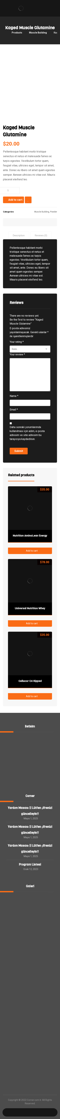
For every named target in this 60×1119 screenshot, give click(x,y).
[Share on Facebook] (9, 222)
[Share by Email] (51, 222)
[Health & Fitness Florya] (21, 8)
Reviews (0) (41, 235)
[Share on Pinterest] (25, 222)
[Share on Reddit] (34, 222)
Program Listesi (30, 864)
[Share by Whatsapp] (42, 222)
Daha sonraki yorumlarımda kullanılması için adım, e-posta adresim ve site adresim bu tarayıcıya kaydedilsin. (27, 433)
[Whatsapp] (16, 1112)
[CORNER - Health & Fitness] (4, 32)
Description (19, 235)
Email (14, 409)
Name (14, 396)
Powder (53, 212)
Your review (17, 354)
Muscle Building (41, 212)
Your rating (17, 341)
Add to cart (15, 199)
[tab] (18, 235)
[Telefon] (44, 1112)
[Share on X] (17, 222)
